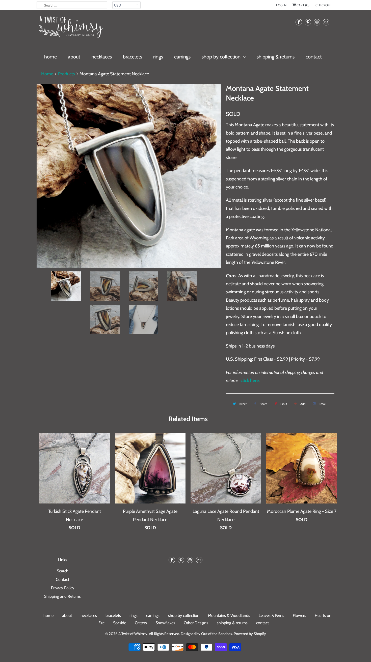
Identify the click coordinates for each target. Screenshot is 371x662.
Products (66, 74)
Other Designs (196, 622)
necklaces (101, 57)
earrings (182, 57)
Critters (141, 622)
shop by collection (221, 57)
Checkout (323, 5)
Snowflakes (165, 622)
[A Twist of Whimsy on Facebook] (299, 22)
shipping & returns (276, 57)
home (50, 57)
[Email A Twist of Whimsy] (326, 22)
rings (158, 57)
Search (62, 571)
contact (314, 57)
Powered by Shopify (250, 634)
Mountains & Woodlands (229, 615)
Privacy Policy (62, 587)
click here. (250, 380)
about (74, 57)
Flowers (299, 615)
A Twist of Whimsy (132, 634)
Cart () (302, 5)
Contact (62, 579)
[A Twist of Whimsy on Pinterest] (308, 22)
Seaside (119, 622)
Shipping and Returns (62, 596)
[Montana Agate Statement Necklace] (129, 176)
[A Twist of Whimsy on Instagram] (317, 22)
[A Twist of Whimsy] (71, 29)
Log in (281, 5)
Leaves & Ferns (271, 615)
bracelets (132, 57)
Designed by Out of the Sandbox (206, 634)
